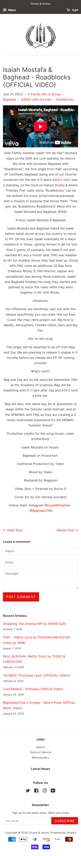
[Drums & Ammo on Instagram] (44, 791)
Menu (12, 10)
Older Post (15, 530)
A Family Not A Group (44, 94)
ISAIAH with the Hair (36, 99)
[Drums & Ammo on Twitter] (28, 791)
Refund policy (40, 757)
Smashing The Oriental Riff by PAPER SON (34, 624)
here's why (61, 180)
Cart (75, 10)
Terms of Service (40, 752)
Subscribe (65, 821)
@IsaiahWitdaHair (57, 505)
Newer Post (65, 530)
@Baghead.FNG (41, 510)
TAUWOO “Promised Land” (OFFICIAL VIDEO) (36, 675)
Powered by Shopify (63, 832)
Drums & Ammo (39, 832)
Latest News (40, 769)
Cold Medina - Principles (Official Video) (33, 689)
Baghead (9, 99)
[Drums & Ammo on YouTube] (53, 791)
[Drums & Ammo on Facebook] (36, 791)
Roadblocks (65, 99)
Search (40, 747)
